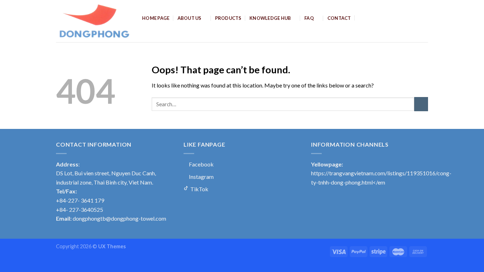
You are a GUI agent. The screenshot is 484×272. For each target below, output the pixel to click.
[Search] (361, 17)
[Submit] (421, 104)
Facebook (201, 164)
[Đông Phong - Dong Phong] (93, 21)
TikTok (198, 189)
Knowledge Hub (270, 18)
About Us (190, 18)
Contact (339, 18)
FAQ (309, 18)
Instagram (201, 176)
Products (228, 18)
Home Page (155, 18)
